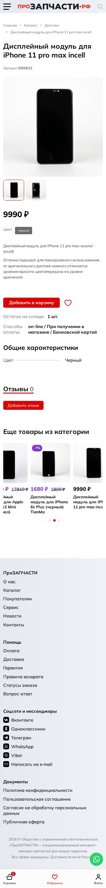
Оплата (11, 650)
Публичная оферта (23, 822)
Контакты (13, 625)
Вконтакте (22, 720)
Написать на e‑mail (31, 764)
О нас (9, 581)
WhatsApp (22, 746)
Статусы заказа (20, 685)
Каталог (30, 25)
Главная (10, 25)
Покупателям (17, 599)
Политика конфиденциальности (37, 790)
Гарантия (13, 668)
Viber (16, 755)
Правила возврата (23, 676)
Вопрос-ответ (17, 694)
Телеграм (21, 737)
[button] (100, 7)
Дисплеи (51, 25)
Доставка (13, 659)
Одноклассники (28, 729)
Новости (12, 616)
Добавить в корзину (31, 302)
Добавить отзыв (23, 405)
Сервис (11, 607)
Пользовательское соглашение (37, 799)
